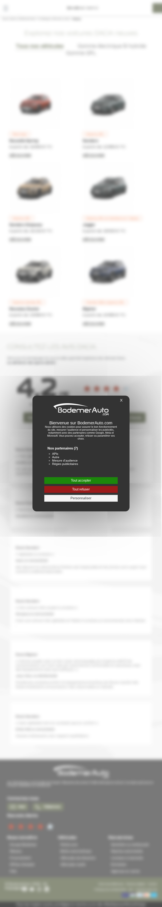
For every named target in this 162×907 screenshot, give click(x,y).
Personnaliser (80, 498)
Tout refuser (81, 489)
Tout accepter (81, 480)
